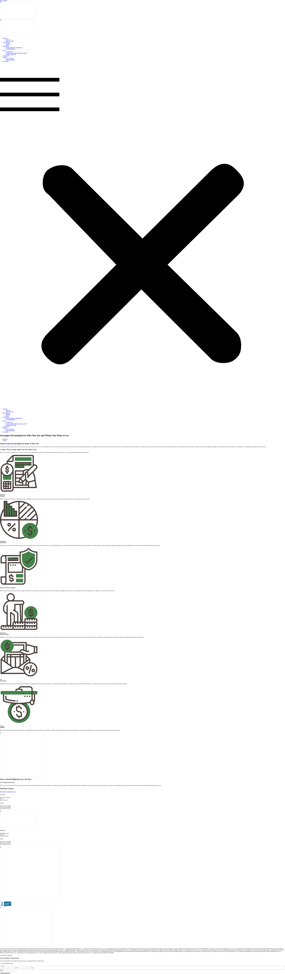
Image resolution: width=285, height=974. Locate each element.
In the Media (6, 46)
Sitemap (10, 955)
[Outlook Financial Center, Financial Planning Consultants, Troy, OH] (5, 904)
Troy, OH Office (10, 58)
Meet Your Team (10, 41)
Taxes (4, 50)
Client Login (6, 55)
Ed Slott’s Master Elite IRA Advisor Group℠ (16, 53)
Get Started (5, 61)
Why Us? (8, 39)
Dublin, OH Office (10, 59)
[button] (142, 235)
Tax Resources (9, 51)
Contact (5, 57)
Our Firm (5, 38)
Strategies (8, 43)
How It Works (6, 42)
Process (8, 45)
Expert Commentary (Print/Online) (14, 47)
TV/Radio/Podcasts (10, 49)
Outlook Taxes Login (11, 54)
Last (33, 967)
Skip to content (3, 0)
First (16, 967)
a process (151, 785)
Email (1, 970)
